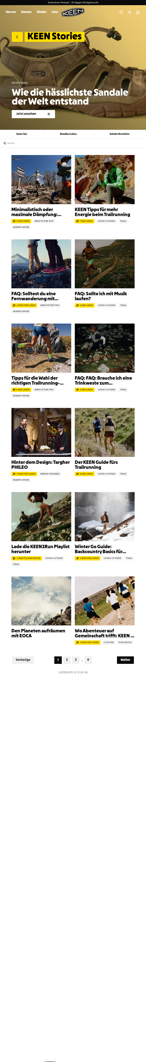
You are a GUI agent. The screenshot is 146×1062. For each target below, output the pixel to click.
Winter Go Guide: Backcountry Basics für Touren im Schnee (98, 549)
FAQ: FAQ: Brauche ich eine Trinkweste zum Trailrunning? (103, 381)
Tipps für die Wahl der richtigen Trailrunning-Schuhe (35, 381)
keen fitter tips (44, 221)
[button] (138, 12)
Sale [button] (55, 12)
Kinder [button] (41, 12)
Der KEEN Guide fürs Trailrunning (96, 465)
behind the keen (49, 474)
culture (109, 642)
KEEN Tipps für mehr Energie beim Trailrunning (102, 212)
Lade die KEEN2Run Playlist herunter (40, 549)
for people (125, 642)
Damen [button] (26, 12)
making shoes (21, 227)
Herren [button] (11, 12)
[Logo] (73, 12)
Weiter (127, 660)
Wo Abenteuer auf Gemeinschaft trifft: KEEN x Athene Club (104, 634)
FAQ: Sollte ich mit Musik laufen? (101, 296)
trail (123, 221)
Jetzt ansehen (26, 114)
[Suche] (121, 12)
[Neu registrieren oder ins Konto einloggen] (130, 12)
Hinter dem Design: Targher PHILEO (40, 465)
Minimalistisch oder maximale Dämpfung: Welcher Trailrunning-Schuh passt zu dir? (41, 212)
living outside (106, 221)
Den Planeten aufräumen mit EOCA (38, 633)
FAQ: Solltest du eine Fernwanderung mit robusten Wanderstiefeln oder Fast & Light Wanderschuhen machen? (39, 296)
